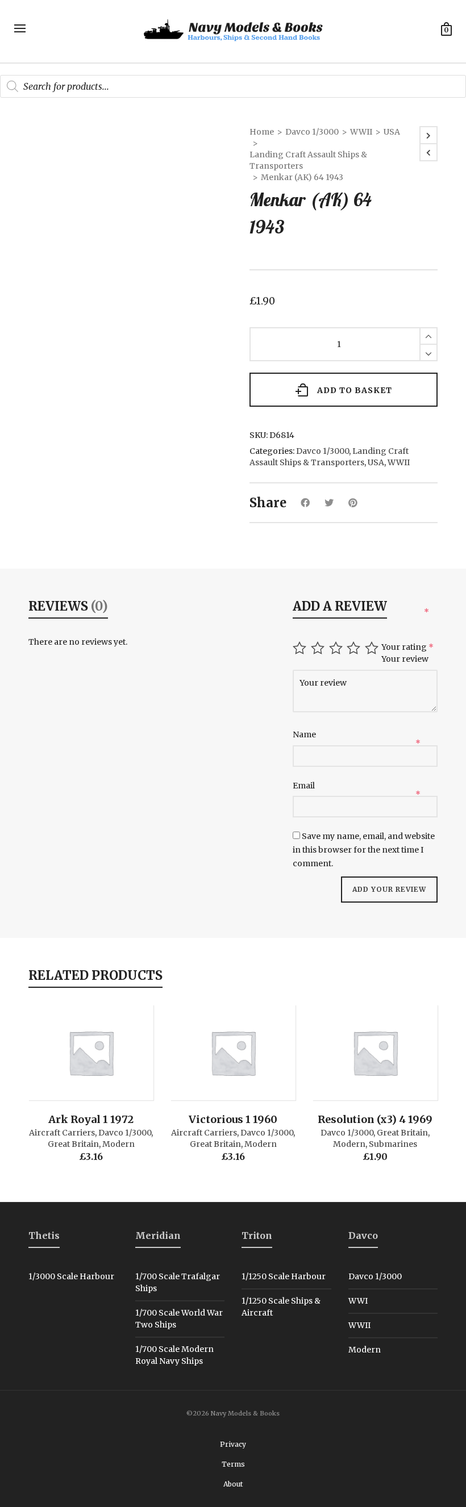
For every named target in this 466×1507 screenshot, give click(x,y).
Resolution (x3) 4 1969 (375, 1119)
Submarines (393, 1144)
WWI (358, 1301)
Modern (118, 1144)
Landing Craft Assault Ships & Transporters (308, 160)
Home (261, 132)
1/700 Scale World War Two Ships (179, 1319)
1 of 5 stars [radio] (301, 648)
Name (305, 734)
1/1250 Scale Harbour (284, 1276)
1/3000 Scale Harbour (71, 1276)
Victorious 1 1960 (233, 1119)
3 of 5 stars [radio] (337, 648)
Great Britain (73, 1144)
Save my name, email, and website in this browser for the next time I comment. (364, 850)
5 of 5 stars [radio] (373, 648)
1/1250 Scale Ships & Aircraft (281, 1307)
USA (392, 132)
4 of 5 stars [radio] (355, 648)
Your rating (407, 647)
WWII (361, 132)
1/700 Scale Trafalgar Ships (177, 1282)
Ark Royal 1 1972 (91, 1119)
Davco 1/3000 (312, 132)
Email (305, 785)
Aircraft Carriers (62, 1133)
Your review (405, 659)
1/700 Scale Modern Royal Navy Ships (174, 1355)
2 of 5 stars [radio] (319, 648)
